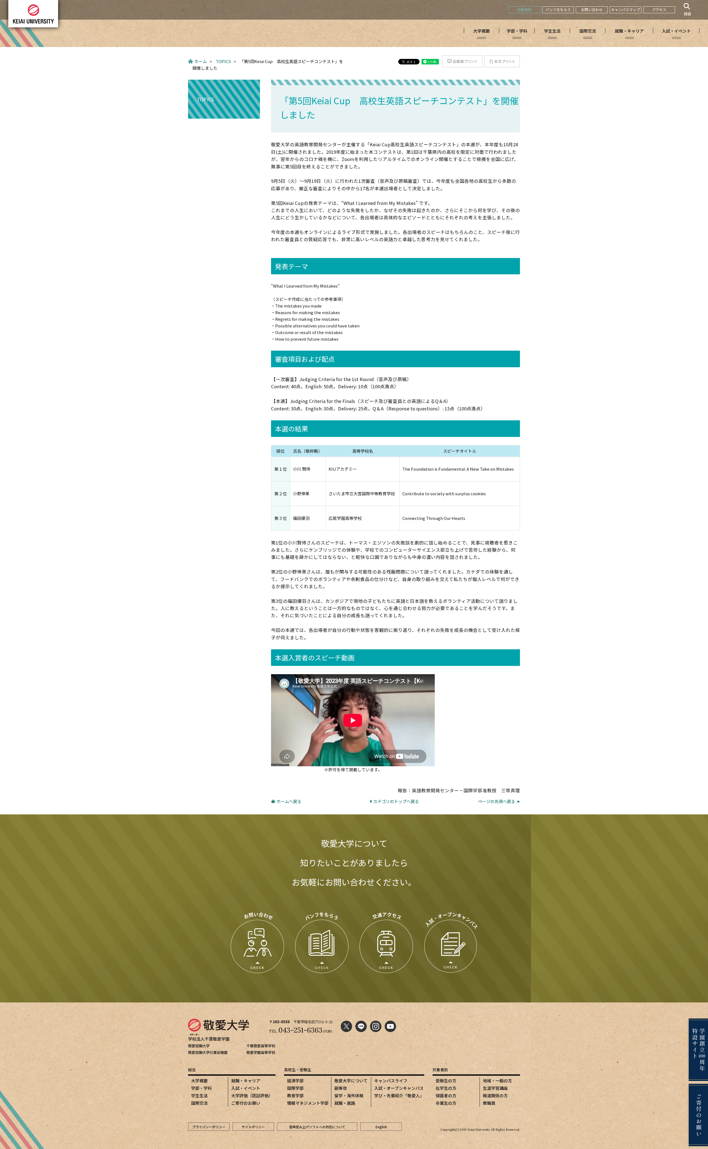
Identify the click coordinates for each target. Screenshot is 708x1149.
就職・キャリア (245, 1080)
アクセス (659, 9)
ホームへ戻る (289, 801)
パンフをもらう (558, 9)
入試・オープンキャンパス (399, 1088)
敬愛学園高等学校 (260, 1052)
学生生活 (199, 1095)
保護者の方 (446, 1095)
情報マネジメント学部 (308, 1103)
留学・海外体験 (348, 1095)
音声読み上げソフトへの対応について (317, 1126)
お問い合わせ (592, 9)
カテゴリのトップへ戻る (396, 801)
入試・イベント (245, 1088)
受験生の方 (446, 1080)
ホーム (200, 61)
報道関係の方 (495, 1095)
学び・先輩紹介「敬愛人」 (399, 1095)
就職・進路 (344, 1103)
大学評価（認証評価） (252, 1095)
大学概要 (199, 1080)
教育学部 (295, 1095)
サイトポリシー (253, 1126)
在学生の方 (446, 1088)
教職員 (489, 1103)
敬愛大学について (351, 1080)
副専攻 (340, 1088)
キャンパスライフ (390, 1080)
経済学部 (295, 1080)
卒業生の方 (446, 1103)
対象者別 (524, 9)
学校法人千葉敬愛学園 (209, 1039)
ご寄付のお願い (245, 1103)
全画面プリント (462, 61)
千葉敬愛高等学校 (260, 1045)
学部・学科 (201, 1088)
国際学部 (295, 1088)
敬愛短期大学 (199, 1045)
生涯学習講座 (495, 1088)
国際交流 (199, 1103)
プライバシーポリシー (208, 1126)
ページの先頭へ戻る (496, 801)
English (381, 1126)
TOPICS (223, 61)
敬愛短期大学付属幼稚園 (208, 1052)
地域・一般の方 (497, 1080)
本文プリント (502, 61)
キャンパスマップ (625, 9)
